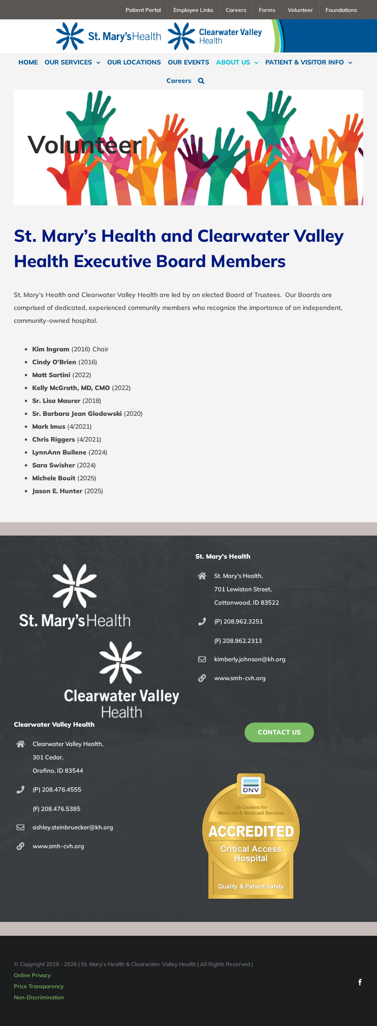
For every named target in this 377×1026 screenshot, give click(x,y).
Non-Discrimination (39, 997)
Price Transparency (38, 986)
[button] (201, 80)
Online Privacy (32, 975)
